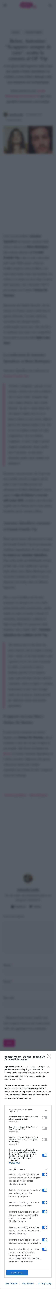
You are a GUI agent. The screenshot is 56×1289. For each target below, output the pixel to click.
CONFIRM (17, 1273)
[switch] (44, 1117)
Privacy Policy (44, 1283)
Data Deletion (11, 1283)
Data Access (28, 1283)
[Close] (50, 1057)
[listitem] (28, 1110)
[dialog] (28, 1170)
